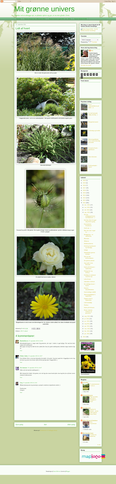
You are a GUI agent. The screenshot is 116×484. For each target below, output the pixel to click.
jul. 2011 (87, 318)
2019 (84, 183)
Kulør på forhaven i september (89, 267)
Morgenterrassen (93, 122)
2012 (84, 200)
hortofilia (85, 382)
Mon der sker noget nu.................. (89, 231)
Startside (18, 19)
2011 (84, 202)
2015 (84, 193)
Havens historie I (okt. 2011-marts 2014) (34, 19)
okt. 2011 (87, 210)
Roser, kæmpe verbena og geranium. (88, 311)
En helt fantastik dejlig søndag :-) (93, 113)
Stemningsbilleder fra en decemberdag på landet (94, 141)
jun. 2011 (87, 321)
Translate (94, 42)
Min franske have (88, 433)
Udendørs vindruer (89, 281)
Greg (21, 382)
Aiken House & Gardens (90, 420)
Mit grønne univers (44, 9)
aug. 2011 (87, 316)
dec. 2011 (87, 205)
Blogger (68, 471)
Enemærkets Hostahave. (88, 224)
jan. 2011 (87, 333)
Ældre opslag (71, 424)
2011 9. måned (24, 331)
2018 (84, 185)
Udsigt (86, 250)
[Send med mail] (32, 329)
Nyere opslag (19, 424)
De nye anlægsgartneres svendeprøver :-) (89, 216)
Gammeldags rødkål (90, 292)
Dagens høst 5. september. (88, 299)
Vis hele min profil (86, 65)
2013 (84, 198)
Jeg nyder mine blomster (88, 263)
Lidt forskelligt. (88, 302)
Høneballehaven (24, 341)
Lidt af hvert (87, 279)
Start (45, 424)
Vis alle (98, 444)
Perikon (86, 305)
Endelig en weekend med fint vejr (90, 275)
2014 (84, 195)
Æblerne (86, 241)
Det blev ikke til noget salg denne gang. (90, 220)
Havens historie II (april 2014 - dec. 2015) (60, 19)
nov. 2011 (87, 207)
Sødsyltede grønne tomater (89, 253)
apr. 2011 (87, 326)
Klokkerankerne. (88, 243)
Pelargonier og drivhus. (88, 271)
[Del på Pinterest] (39, 329)
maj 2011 (87, 323)
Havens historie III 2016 (80, 19)
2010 (84, 336)
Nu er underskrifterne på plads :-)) (93, 106)
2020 (84, 180)
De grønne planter (89, 260)
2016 (84, 190)
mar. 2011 (87, 328)
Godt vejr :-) (87, 228)
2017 (84, 188)
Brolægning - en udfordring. (88, 235)
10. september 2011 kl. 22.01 (30, 382)
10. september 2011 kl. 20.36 (36, 341)
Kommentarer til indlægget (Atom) (48, 430)
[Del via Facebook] (38, 329)
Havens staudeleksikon (89, 288)
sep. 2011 (87, 212)
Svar (21, 350)
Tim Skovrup (87, 408)
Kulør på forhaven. (89, 307)
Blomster (86, 238)
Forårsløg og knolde (94, 130)
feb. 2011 (87, 331)
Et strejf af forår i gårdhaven (93, 148)
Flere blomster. (92, 156)
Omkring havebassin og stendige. (90, 246)
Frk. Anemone (23, 367)
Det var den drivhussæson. (89, 257)
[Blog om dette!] (34, 329)
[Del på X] (36, 329)
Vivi (92, 50)
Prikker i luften (24, 356)
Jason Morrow (56, 471)
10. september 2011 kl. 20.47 (35, 356)
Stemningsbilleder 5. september (90, 295)
